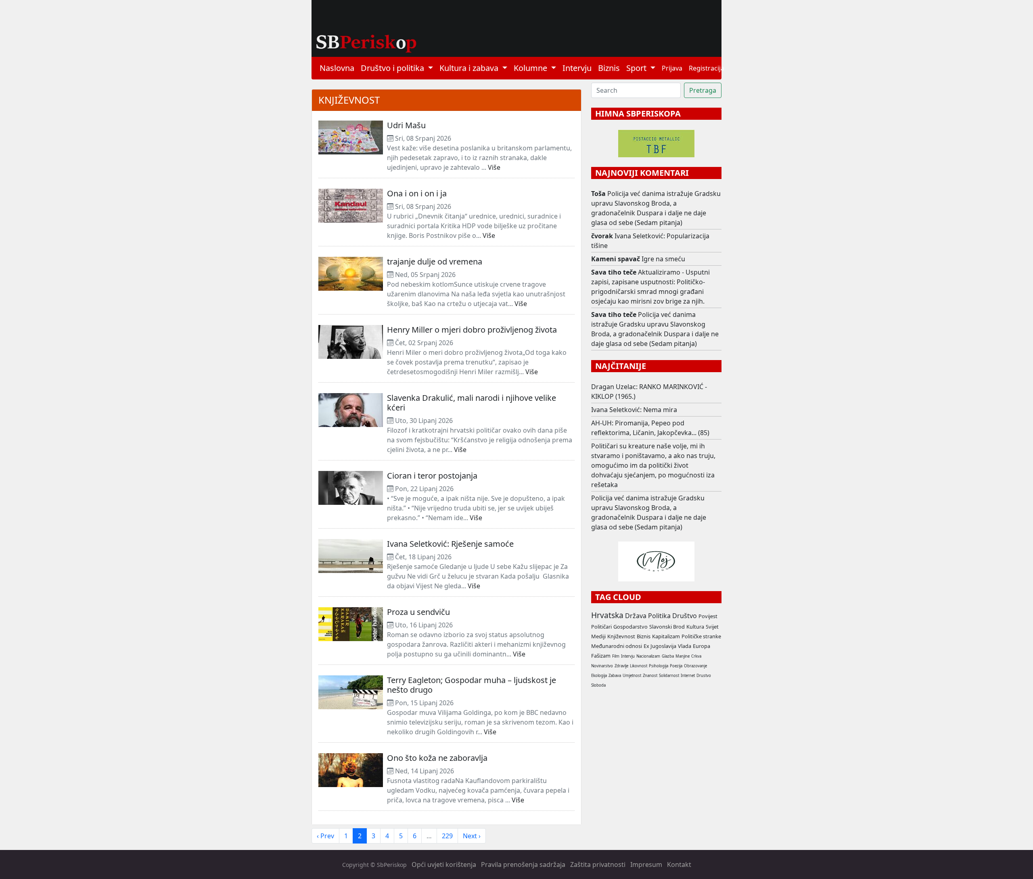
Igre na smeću (663, 258)
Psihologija (658, 666)
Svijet (712, 626)
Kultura (695, 626)
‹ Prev (325, 835)
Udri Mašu (406, 125)
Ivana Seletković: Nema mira (634, 409)
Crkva (696, 656)
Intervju (577, 67)
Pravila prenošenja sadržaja (523, 864)
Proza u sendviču (418, 611)
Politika (659, 615)
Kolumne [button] (531, 67)
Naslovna (337, 67)
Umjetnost (632, 675)
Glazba (668, 656)
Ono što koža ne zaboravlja (437, 757)
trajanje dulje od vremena (434, 261)
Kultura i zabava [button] (469, 67)
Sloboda (598, 685)
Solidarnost (669, 675)
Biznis (609, 67)
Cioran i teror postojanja (432, 475)
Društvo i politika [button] (393, 67)
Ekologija (599, 675)
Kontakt (679, 864)
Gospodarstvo (630, 626)
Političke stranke (701, 636)
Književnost (349, 99)
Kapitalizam (666, 636)
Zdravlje (621, 666)
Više (494, 167)
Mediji (598, 636)
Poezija (676, 666)
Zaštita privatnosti (597, 864)
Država (635, 615)
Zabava (615, 675)
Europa (701, 646)
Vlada (684, 646)
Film (615, 656)
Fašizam (601, 655)
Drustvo (703, 675)
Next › (472, 835)
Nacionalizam (648, 656)
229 (447, 835)
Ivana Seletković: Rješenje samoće (450, 543)
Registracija (706, 68)
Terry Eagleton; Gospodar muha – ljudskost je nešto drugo (471, 685)
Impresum (646, 864)
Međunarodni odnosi (616, 646)
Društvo (684, 615)
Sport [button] (637, 67)
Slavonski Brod (667, 626)
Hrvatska (607, 615)
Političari (601, 626)
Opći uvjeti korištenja (444, 864)
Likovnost (638, 666)
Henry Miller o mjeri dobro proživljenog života (472, 329)
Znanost (650, 675)
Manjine (682, 656)
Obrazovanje (695, 666)
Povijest (707, 616)
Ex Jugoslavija (660, 646)
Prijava (672, 68)
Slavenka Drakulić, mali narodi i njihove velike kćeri (471, 402)
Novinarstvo (602, 666)
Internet (688, 675)
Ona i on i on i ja (417, 193)
